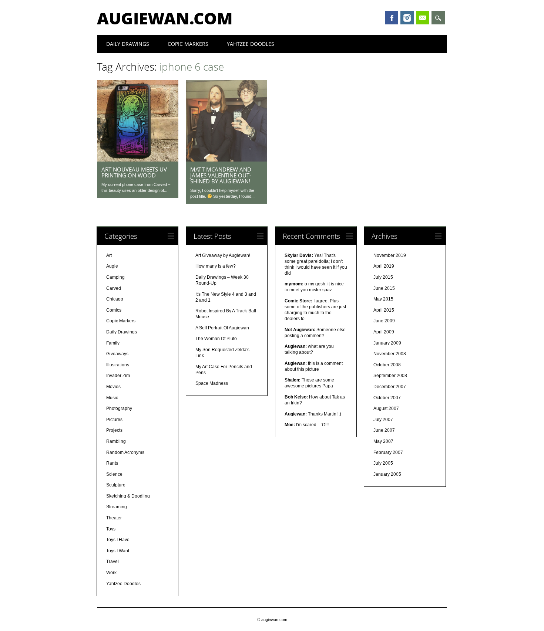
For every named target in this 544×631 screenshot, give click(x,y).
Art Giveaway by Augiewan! (222, 255)
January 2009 (387, 343)
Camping (115, 277)
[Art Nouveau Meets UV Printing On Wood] (137, 160)
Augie (112, 266)
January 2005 (387, 474)
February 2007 (388, 452)
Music (112, 397)
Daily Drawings (127, 43)
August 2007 (386, 408)
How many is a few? (215, 266)
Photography (119, 408)
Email (422, 17)
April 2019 (383, 266)
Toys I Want (117, 550)
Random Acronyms (125, 452)
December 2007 (389, 386)
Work (111, 572)
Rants (112, 463)
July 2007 (383, 419)
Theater (114, 517)
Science (114, 474)
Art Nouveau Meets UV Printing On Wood (134, 172)
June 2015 (384, 288)
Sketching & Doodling (128, 496)
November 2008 (389, 353)
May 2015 (383, 299)
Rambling (116, 441)
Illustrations (117, 364)
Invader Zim (118, 375)
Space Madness (211, 383)
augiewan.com (165, 18)
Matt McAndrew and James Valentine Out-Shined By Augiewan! (220, 175)
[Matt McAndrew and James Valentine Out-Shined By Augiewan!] (226, 160)
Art (109, 255)
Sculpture (115, 485)
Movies (113, 386)
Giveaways (117, 353)
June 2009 (384, 320)
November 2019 (389, 255)
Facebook (391, 17)
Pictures (114, 419)
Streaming (116, 506)
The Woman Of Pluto (216, 338)
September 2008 (390, 375)
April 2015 (383, 310)
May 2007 (383, 441)
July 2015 (383, 277)
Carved (113, 288)
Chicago (114, 299)
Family (113, 343)
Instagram (407, 17)
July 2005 (383, 463)
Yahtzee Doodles (250, 43)
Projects (114, 430)
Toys (110, 529)
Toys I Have (118, 539)
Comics (113, 310)
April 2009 (383, 332)
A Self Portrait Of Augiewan (222, 327)
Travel (112, 561)
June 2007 (384, 430)
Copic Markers (188, 43)
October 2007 (387, 397)
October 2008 (387, 364)
